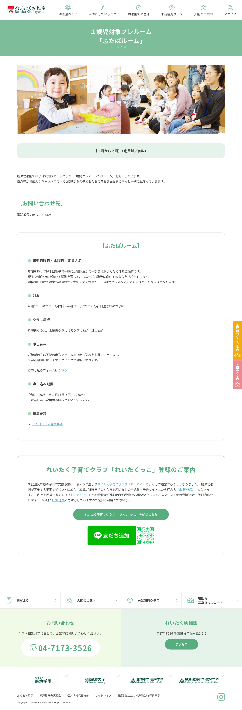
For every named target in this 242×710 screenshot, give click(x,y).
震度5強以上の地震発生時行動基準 (139, 695)
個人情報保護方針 (78, 695)
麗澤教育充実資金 (50, 695)
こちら (62, 370)
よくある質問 (25, 695)
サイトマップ (103, 695)
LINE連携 (58, 500)
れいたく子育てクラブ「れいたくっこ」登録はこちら (121, 514)
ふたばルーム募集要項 (47, 424)
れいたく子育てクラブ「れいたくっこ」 (124, 484)
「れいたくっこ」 (79, 494)
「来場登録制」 (186, 489)
